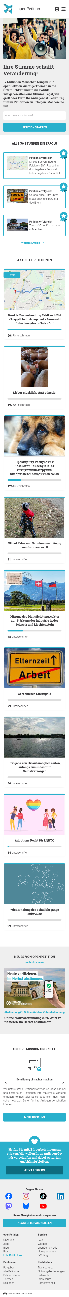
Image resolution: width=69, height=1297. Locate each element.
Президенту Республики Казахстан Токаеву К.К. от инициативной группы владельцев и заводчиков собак (34, 468)
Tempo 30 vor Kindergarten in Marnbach (45, 225)
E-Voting (43, 1255)
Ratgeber (8, 1267)
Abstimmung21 (13, 1012)
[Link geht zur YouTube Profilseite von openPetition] (43, 1206)
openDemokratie (47, 1247)
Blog (6, 1247)
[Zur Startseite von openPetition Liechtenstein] (22, 9)
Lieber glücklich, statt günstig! (34, 393)
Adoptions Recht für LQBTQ (34, 840)
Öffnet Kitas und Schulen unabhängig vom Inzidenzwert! (34, 545)
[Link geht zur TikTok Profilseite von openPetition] (43, 1195)
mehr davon (33, 962)
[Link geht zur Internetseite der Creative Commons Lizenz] (5, 1293)
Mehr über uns (34, 1117)
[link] (63, 9)
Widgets (42, 1243)
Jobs (6, 1243)
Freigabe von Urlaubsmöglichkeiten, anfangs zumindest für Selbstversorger (34, 767)
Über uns (8, 1240)
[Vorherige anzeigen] (5, 1082)
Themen (8, 1279)
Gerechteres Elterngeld (34, 694)
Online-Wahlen (33, 1012)
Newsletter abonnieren (35, 1223)
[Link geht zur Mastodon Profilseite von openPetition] (8, 1206)
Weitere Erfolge (31, 242)
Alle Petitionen (11, 1271)
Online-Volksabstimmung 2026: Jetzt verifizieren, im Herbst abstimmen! (33, 1020)
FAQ (40, 1240)
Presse (7, 1251)
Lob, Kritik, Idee (12, 1255)
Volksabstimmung (54, 1012)
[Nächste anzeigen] (63, 1082)
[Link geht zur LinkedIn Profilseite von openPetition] (60, 1195)
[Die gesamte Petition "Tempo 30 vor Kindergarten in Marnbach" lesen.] (17, 231)
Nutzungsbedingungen (51, 1271)
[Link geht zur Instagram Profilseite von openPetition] (26, 1195)
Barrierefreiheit (46, 1282)
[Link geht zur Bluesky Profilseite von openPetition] (26, 1206)
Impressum (44, 1279)
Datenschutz (45, 1275)
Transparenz (45, 1267)
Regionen (8, 1282)
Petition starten (34, 127)
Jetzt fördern (34, 1170)
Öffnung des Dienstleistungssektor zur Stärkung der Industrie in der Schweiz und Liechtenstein (34, 620)
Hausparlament (47, 1251)
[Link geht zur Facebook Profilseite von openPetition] (8, 1195)
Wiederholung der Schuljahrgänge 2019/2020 (34, 912)
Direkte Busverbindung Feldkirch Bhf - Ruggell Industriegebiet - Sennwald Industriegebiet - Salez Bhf (44, 165)
